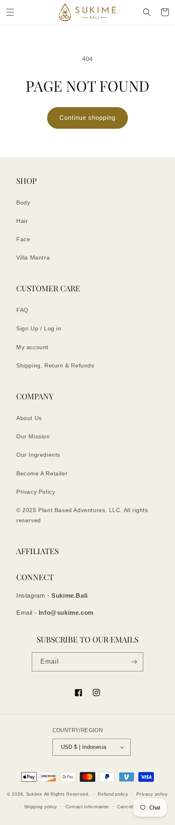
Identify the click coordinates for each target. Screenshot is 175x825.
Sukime (34, 794)
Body (23, 202)
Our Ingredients (38, 454)
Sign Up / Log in (38, 328)
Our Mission (33, 436)
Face (23, 239)
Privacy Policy (35, 491)
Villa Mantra (33, 257)
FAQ (22, 310)
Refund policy (113, 794)
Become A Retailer (42, 473)
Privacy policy (152, 794)
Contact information (87, 806)
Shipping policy (41, 806)
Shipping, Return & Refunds (55, 365)
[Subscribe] (134, 661)
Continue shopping (87, 117)
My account (32, 347)
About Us (29, 418)
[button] (10, 12)
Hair (22, 221)
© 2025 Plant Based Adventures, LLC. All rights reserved (82, 515)
